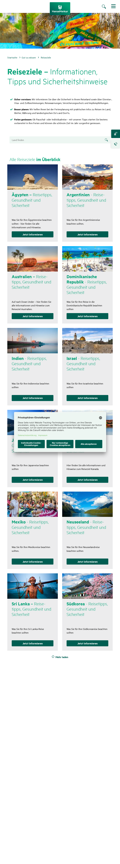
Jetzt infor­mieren (33, 234)
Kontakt (115, 134)
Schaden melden (115, 144)
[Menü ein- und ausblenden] (113, 6)
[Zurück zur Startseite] (60, 8)
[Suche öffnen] (107, 7)
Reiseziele (46, 57)
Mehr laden (61, 656)
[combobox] (60, 139)
